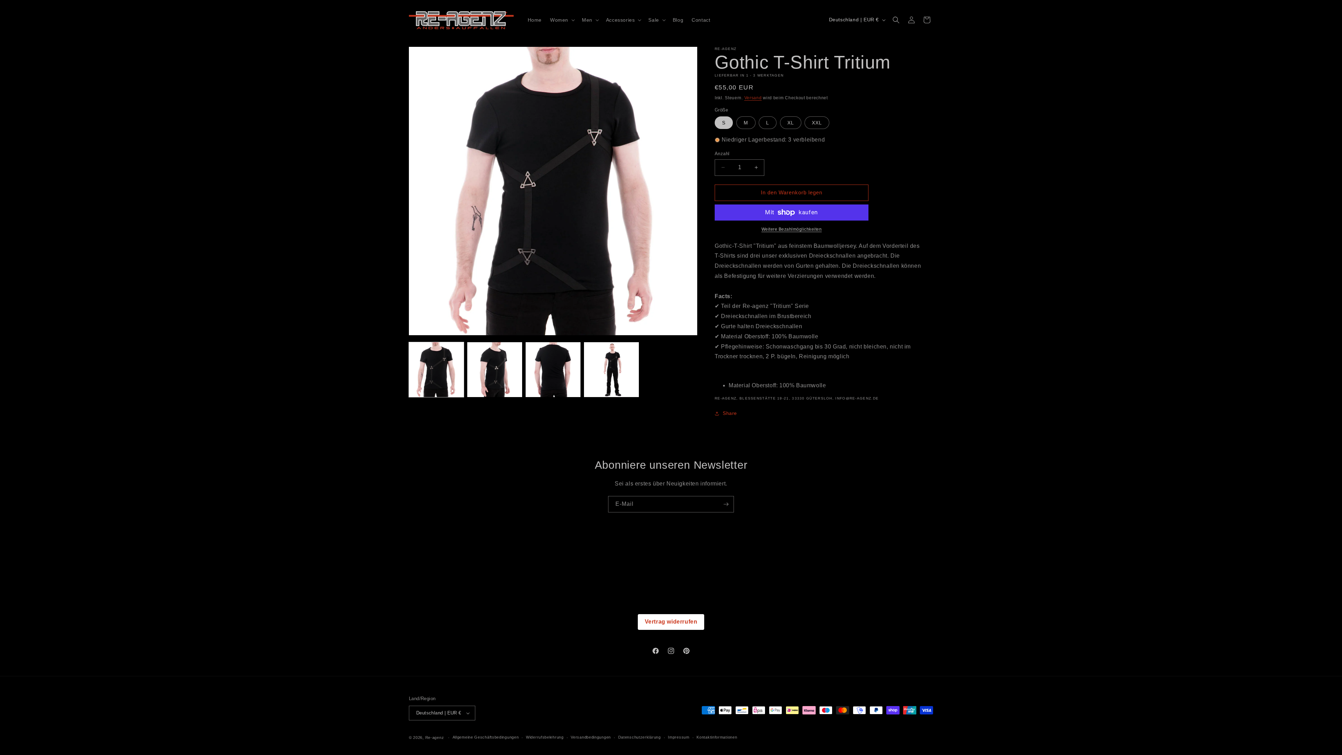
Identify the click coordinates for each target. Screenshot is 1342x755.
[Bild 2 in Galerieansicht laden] (494, 369)
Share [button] (730, 413)
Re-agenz (434, 737)
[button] (562, 20)
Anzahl (722, 153)
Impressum (678, 737)
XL (790, 122)
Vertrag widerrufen (671, 622)
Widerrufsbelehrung (545, 737)
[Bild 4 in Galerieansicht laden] (611, 369)
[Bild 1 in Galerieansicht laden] (436, 369)
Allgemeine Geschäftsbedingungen (486, 737)
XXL (817, 122)
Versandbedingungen (591, 737)
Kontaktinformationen (717, 737)
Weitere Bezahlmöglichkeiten (792, 229)
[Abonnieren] (726, 504)
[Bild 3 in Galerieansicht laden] (553, 369)
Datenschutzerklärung (639, 737)
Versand (753, 97)
